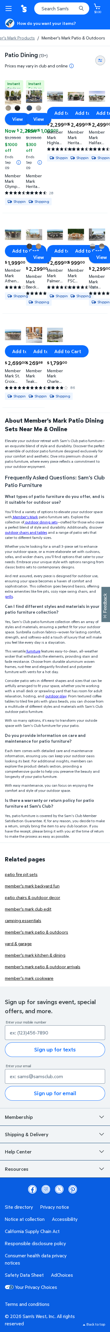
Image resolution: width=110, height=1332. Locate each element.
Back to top (95, 1324)
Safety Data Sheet (24, 1275)
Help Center (18, 1151)
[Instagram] (46, 1189)
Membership (19, 1117)
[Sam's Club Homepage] (24, 8)
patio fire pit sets (21, 874)
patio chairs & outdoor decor (32, 897)
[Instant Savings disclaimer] (18, 162)
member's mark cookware (29, 978)
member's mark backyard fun (32, 886)
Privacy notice (54, 1207)
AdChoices (62, 1275)
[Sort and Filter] (100, 60)
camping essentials (23, 920)
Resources (16, 1169)
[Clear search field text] (73, 8)
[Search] (81, 8)
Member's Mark (25, 517)
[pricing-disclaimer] (71, 65)
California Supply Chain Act (32, 1231)
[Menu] (10, 8)
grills (9, 596)
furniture (33, 651)
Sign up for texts (55, 1049)
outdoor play (55, 696)
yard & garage (18, 943)
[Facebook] (32, 1189)
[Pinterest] (72, 1189)
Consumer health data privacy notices (36, 1259)
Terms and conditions (27, 1304)
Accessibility (65, 1219)
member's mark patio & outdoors (36, 932)
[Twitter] (59, 1189)
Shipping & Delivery (26, 1134)
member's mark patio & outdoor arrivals (42, 966)
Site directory (19, 1207)
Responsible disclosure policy (35, 1243)
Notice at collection (25, 1219)
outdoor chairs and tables (26, 532)
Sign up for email (55, 1093)
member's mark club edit (28, 909)
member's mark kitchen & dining (35, 955)
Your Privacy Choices (36, 1287)
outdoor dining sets (40, 522)
